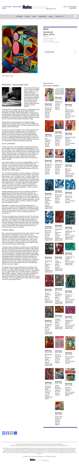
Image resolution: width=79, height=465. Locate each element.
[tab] (60, 52)
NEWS (34, 16)
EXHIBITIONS (42, 16)
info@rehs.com (45, 452)
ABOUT (51, 16)
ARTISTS (27, 16)
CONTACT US (59, 16)
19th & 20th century (72, 7)
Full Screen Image (7, 76)
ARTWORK (19, 16)
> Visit (65, 6)
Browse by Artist (48, 83)
